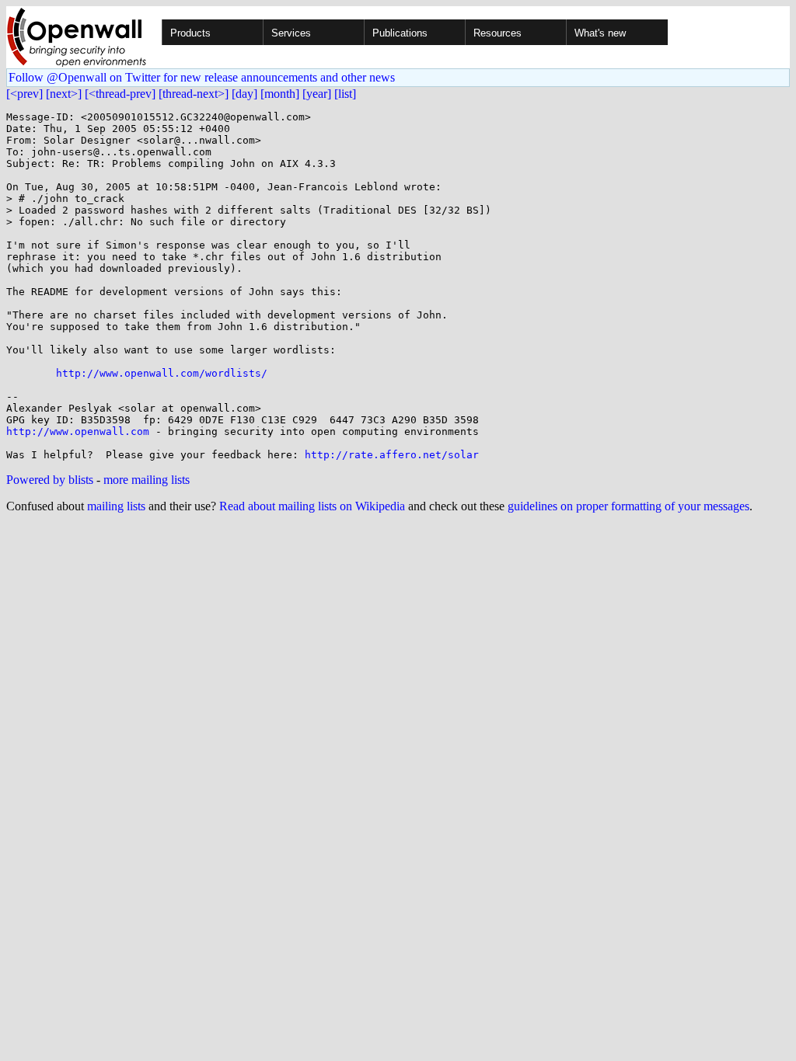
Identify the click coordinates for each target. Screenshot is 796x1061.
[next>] (64, 93)
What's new (600, 33)
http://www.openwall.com (77, 431)
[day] (244, 93)
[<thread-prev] (120, 93)
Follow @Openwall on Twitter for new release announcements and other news (202, 77)
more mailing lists (146, 479)
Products (190, 33)
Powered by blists (49, 479)
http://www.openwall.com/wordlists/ (161, 373)
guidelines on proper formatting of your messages (628, 506)
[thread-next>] (194, 93)
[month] (279, 93)
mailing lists (116, 506)
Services (291, 33)
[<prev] (24, 93)
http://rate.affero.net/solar (392, 455)
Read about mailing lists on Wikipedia (312, 506)
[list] (345, 93)
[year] (316, 93)
